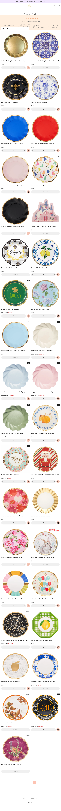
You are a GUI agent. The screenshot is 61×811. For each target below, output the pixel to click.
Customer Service (30, 798)
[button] (55, 6)
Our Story (30, 794)
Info (30, 802)
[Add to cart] (28, 67)
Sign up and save (30, 791)
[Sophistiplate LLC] (28, 5)
